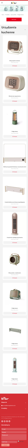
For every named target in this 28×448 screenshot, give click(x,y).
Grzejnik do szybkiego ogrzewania (15, 237)
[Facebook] (2, 421)
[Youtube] (9, 421)
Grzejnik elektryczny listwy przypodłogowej (15, 202)
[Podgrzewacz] (14, 118)
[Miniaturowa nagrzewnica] (14, 83)
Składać (5, 445)
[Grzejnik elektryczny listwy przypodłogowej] (14, 189)
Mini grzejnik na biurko (14, 60)
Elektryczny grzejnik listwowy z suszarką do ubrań (14, 166)
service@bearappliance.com (9, 405)
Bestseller (14, 19)
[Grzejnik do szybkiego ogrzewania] (14, 224)
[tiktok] (7, 421)
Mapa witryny (9, 418)
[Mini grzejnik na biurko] (14, 48)
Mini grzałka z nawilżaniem (15, 273)
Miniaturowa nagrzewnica (15, 96)
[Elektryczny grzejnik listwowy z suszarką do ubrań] (14, 154)
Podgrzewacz (15, 131)
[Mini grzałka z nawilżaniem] (14, 260)
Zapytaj (15, 65)
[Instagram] (5, 421)
